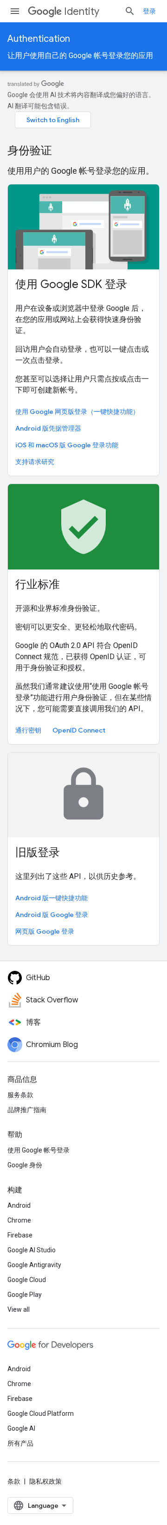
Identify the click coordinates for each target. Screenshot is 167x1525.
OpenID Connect (78, 730)
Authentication (38, 39)
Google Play (24, 1294)
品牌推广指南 (26, 1109)
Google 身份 (24, 1165)
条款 (13, 1481)
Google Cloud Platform (40, 1413)
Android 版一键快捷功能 (51, 898)
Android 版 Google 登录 (51, 914)
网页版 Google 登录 (44, 931)
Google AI (21, 1428)
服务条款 (20, 1095)
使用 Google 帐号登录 (38, 1150)
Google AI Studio (31, 1250)
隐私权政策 (45, 1481)
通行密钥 (28, 730)
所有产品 (20, 1443)
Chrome (19, 1220)
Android (19, 1205)
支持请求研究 (34, 462)
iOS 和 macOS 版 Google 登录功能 (66, 445)
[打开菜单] (15, 11)
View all (18, 1309)
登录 (149, 11)
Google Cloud (26, 1279)
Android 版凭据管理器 (48, 428)
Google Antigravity (34, 1265)
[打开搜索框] (129, 11)
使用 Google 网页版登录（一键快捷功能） (77, 411)
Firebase (19, 1235)
